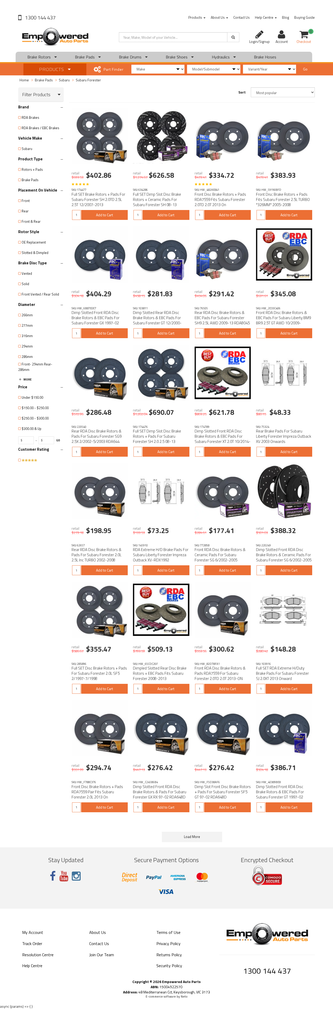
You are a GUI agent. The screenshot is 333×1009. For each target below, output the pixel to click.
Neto (184, 996)
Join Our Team (101, 955)
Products (195, 17)
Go (305, 69)
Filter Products (36, 94)
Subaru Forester (88, 80)
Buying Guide (304, 17)
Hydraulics (221, 57)
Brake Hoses (265, 57)
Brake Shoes (177, 57)
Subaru (64, 80)
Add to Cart (104, 215)
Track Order (32, 943)
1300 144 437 (40, 18)
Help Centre (264, 17)
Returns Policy (169, 955)
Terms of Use (168, 932)
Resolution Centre (38, 955)
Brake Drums (131, 57)
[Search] (233, 37)
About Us (218, 17)
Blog (285, 17)
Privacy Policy (168, 943)
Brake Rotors (39, 57)
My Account (32, 932)
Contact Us (241, 17)
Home (24, 80)
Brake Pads (85, 57)
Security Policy (169, 965)
